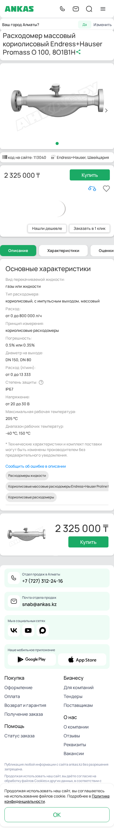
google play (32, 659)
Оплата (12, 696)
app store (82, 659)
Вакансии (74, 753)
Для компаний (79, 687)
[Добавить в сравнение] (92, 188)
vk (14, 630)
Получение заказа (23, 714)
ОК (57, 815)
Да (84, 24)
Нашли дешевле (47, 228)
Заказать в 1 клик (89, 228)
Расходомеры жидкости (27, 475)
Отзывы (72, 736)
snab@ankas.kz (39, 604)
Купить (90, 175)
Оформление (18, 687)
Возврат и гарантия (25, 705)
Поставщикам (78, 705)
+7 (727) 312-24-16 (42, 581)
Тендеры (73, 696)
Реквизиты (75, 745)
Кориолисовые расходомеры (31, 497)
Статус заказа (19, 736)
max (43, 630)
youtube (28, 630)
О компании (76, 727)
